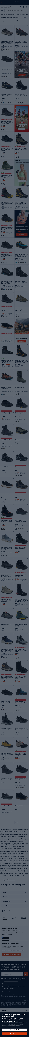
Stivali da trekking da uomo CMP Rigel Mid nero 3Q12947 (21, 95)
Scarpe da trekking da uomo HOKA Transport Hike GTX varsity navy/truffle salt (7, 650)
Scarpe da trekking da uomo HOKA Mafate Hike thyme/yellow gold (21, 625)
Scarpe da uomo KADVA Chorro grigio (6, 625)
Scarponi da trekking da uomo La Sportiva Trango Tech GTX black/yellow (20, 203)
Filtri (3, 21)
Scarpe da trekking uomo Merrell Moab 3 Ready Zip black (20, 807)
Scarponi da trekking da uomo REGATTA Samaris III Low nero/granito (21, 468)
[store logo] (10, 7)
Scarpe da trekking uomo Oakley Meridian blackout (20, 548)
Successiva (14, 819)
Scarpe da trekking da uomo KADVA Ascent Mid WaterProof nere (7, 730)
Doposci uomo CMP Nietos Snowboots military (21, 387)
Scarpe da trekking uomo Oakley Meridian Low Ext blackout (20, 677)
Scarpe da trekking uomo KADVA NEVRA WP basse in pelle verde (20, 441)
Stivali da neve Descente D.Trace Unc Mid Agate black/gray (20, 575)
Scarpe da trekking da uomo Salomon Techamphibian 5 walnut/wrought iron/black (7, 42)
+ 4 (10, 102)
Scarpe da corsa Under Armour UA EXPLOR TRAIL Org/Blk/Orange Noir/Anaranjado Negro (6, 387)
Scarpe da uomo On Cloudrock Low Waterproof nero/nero (6, 255)
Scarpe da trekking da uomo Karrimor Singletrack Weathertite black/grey (7, 575)
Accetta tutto (14, 1034)
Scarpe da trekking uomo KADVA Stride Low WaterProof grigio (21, 42)
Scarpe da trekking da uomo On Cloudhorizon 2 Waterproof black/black (21, 780)
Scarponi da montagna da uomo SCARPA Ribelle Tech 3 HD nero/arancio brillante (21, 361)
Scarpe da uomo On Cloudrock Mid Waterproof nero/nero (6, 309)
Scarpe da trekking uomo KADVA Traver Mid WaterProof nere (7, 468)
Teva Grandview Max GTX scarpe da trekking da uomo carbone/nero (7, 677)
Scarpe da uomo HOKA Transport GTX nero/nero (20, 521)
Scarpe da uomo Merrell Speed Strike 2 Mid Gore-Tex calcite (21, 650)
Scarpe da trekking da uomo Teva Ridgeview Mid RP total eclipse (21, 495)
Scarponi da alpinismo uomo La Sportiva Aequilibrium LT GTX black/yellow (7, 203)
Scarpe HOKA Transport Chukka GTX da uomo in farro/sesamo (6, 600)
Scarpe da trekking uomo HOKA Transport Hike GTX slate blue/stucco (6, 548)
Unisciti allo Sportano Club (12, 954)
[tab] (14, 893)
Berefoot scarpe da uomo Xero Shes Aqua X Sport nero (7, 69)
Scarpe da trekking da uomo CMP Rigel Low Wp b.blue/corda (7, 96)
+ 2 (25, 102)
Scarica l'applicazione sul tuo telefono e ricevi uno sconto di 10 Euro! (15, 2)
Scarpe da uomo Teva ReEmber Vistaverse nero (6, 806)
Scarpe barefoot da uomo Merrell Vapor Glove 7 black (6, 702)
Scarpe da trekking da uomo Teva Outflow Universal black (21, 729)
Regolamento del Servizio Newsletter (18, 996)
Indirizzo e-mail (7, 974)
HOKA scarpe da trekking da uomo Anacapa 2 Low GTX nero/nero (7, 149)
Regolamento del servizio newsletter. (11, 981)
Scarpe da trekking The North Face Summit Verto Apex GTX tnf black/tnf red (7, 361)
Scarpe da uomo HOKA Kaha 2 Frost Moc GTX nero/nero (7, 413)
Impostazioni (14, 1030)
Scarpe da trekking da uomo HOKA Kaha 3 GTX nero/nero (21, 413)
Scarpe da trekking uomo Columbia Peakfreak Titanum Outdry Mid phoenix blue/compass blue (21, 702)
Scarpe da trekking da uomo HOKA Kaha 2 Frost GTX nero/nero (7, 441)
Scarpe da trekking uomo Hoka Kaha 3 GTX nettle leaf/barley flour (6, 176)
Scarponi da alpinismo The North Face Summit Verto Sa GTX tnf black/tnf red (21, 600)
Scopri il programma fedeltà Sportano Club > (13, 950)
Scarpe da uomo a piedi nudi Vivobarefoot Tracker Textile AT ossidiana (7, 780)
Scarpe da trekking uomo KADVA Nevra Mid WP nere (6, 521)
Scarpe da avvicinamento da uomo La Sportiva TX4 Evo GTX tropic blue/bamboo (21, 255)
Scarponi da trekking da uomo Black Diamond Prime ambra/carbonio (7, 754)
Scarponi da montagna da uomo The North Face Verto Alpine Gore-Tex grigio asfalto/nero (7, 282)
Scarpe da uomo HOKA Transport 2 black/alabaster (7, 494)
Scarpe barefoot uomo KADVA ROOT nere (6, 335)
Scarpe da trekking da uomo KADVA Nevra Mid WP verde (21, 149)
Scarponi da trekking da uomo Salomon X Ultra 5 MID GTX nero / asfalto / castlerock (7, 122)
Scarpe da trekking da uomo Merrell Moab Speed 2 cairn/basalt (21, 309)
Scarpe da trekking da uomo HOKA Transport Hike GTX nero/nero (7, 228)
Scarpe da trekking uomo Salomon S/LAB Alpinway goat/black (20, 754)
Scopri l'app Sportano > (7, 934)
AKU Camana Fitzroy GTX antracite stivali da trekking (21, 282)
